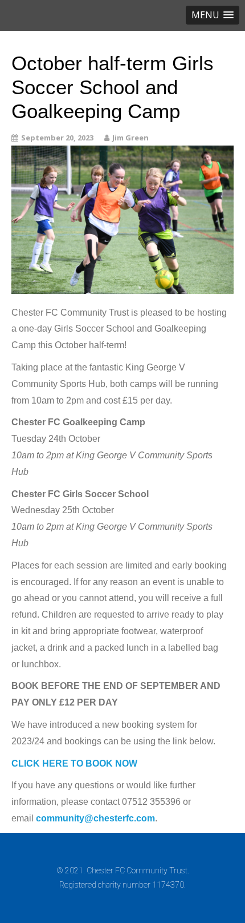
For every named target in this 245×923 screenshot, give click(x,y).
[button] (212, 15)
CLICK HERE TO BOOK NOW (74, 763)
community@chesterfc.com (95, 818)
